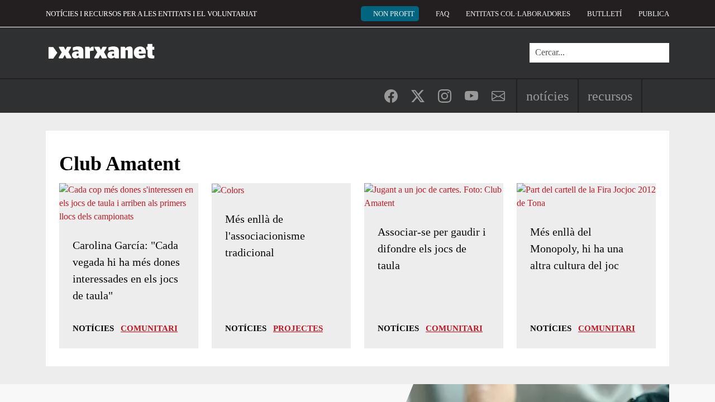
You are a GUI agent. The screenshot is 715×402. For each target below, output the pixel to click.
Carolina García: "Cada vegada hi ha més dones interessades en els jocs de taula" (126, 270)
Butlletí (604, 13)
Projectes (298, 328)
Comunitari (149, 328)
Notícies (547, 96)
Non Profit (393, 13)
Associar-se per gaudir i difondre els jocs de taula (432, 248)
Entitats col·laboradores (518, 13)
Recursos (610, 96)
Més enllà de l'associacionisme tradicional (265, 236)
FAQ (442, 13)
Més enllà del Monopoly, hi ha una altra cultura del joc (576, 248)
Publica (653, 13)
